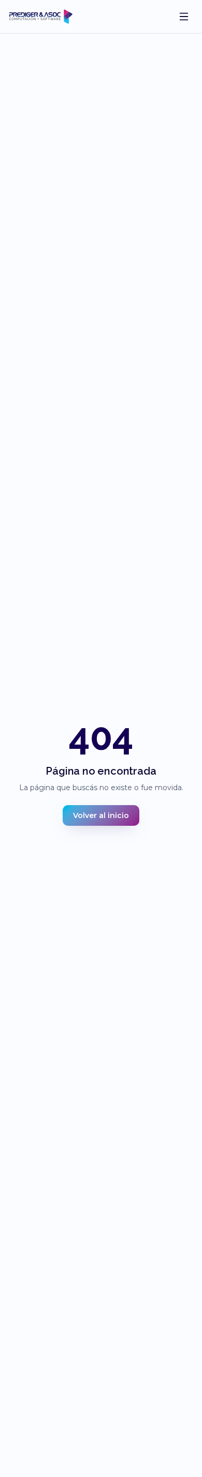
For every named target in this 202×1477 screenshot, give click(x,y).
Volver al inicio (101, 815)
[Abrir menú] (184, 16)
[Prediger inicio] (40, 16)
